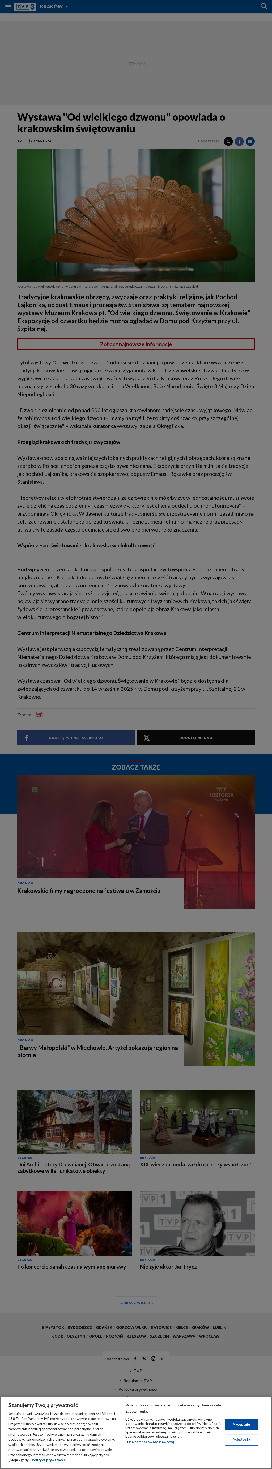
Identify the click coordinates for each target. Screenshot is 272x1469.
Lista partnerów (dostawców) (149, 1442)
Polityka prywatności (49, 1460)
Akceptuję (241, 1424)
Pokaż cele (241, 1440)
